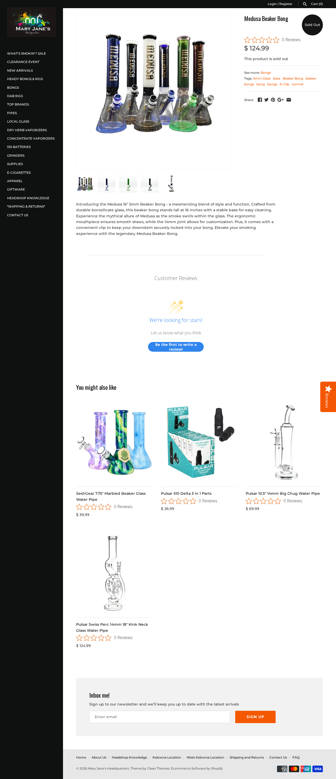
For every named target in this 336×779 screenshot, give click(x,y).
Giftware (16, 189)
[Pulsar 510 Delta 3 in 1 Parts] (199, 442)
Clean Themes (158, 768)
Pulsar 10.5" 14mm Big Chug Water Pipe (283, 493)
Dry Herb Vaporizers (27, 130)
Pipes (12, 113)
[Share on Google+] (280, 99)
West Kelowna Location (205, 757)
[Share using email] (288, 99)
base (276, 78)
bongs (272, 84)
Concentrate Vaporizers (31, 138)
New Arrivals (20, 70)
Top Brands (18, 104)
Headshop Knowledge (28, 198)
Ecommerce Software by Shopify (197, 768)
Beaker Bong (293, 78)
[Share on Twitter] (266, 99)
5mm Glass (262, 78)
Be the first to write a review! (176, 347)
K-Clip (284, 84)
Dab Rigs (15, 96)
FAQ (296, 757)
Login (272, 4)
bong (260, 84)
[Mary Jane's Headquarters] (31, 22)
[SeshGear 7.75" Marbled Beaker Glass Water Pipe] (114, 442)
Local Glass (18, 121)
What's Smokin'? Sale (26, 53)
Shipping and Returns (247, 757)
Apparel (15, 181)
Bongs (13, 88)
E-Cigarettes (19, 173)
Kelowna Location (167, 757)
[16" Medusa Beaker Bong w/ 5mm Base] (153, 80)
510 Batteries (19, 147)
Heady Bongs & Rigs (25, 79)
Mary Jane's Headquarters (108, 768)
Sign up (255, 716)
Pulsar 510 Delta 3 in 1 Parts (186, 493)
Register (285, 4)
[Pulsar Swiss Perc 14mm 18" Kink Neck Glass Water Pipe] (114, 573)
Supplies (15, 164)
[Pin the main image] (273, 99)
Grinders (15, 155)
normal (297, 84)
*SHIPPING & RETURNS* (26, 206)
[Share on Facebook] (260, 99)
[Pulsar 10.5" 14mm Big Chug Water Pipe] (284, 442)
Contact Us (17, 215)
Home (81, 757)
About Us (99, 757)
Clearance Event (23, 62)
